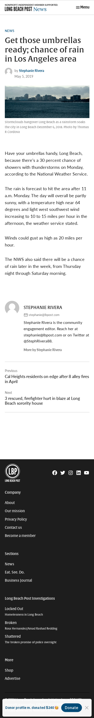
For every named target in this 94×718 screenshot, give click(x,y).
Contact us (13, 527)
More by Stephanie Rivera (43, 349)
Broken (31, 625)
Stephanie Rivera (31, 70)
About (10, 503)
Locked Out (24, 612)
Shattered (30, 639)
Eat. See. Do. (15, 572)
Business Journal (18, 580)
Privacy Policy (16, 519)
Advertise (12, 678)
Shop (9, 670)
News (9, 31)
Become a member (20, 536)
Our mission (15, 511)
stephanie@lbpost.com (44, 315)
